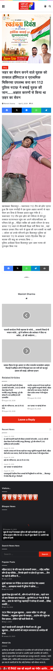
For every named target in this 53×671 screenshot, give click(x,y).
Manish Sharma (9, 103)
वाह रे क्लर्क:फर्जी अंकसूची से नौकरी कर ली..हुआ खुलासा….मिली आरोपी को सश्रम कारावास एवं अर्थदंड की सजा (25, 630)
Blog (5, 68)
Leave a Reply (26, 419)
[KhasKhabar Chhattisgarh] (26, 6)
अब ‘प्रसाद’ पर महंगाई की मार (37, 406)
